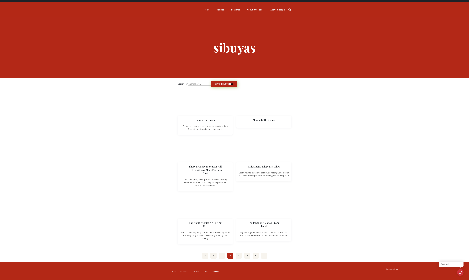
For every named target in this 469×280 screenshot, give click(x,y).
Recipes (220, 9)
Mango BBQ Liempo (264, 120)
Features (235, 9)
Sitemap (216, 271)
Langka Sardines (205, 120)
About (174, 271)
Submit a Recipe (277, 9)
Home (206, 9)
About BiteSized (254, 9)
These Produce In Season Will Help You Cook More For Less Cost (205, 170)
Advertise (195, 271)
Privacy (205, 271)
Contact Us (184, 271)
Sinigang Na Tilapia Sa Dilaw (264, 166)
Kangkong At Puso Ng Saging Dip (205, 224)
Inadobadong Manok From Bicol (264, 224)
